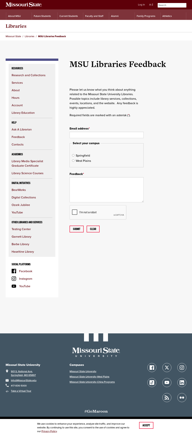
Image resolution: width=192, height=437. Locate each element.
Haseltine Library (23, 251)
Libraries (16, 26)
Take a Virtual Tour (21, 391)
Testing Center (21, 229)
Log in (141, 4)
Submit (76, 229)
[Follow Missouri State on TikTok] (151, 382)
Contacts (17, 144)
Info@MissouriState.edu (23, 380)
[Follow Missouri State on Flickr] (181, 397)
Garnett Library (21, 236)
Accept (146, 425)
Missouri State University (83, 371)
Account (17, 105)
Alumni (114, 16)
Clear (93, 229)
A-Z (151, 4)
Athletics (167, 16)
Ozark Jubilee (21, 205)
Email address (80, 129)
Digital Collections (24, 197)
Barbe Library (20, 244)
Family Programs (146, 16)
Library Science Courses (27, 173)
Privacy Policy (49, 431)
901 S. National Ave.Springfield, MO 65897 (23, 373)
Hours (15, 98)
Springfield (83, 155)
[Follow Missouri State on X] (166, 367)
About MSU (14, 16)
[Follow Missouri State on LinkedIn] (181, 382)
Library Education (23, 113)
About (16, 90)
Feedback (18, 137)
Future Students (42, 16)
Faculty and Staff (94, 16)
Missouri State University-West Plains (89, 376)
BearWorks (19, 190)
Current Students (68, 16)
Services (17, 83)
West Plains (83, 161)
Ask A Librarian (22, 129)
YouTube (17, 212)
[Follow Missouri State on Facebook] (151, 367)
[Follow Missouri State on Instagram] (181, 367)
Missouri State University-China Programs (92, 382)
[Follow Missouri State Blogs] (166, 397)
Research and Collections (28, 75)
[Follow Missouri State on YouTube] (166, 382)
